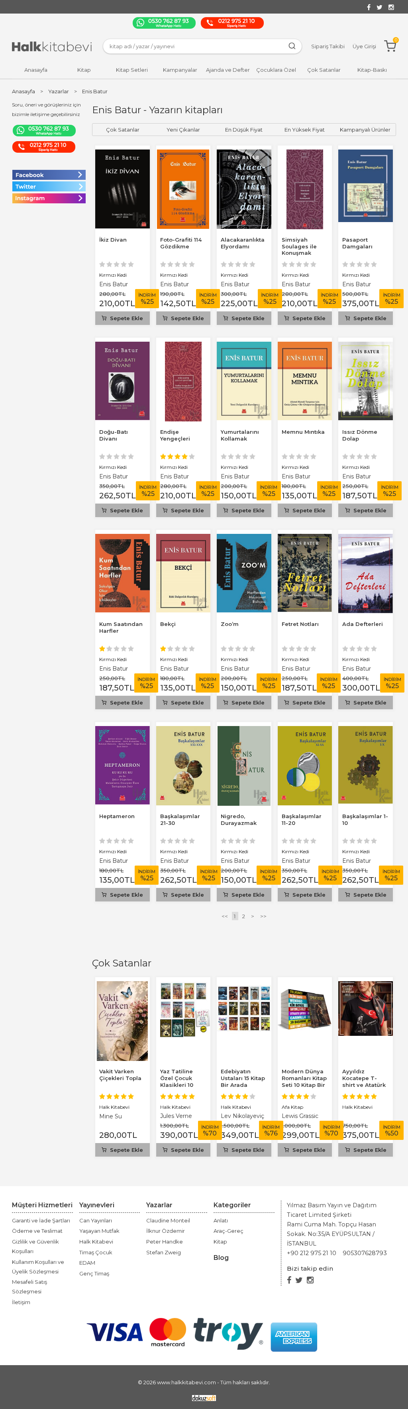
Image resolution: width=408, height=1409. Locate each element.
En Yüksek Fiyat (304, 129)
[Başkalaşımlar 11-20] (305, 730)
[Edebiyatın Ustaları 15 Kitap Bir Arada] (244, 986)
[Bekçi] (183, 538)
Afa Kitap (292, 1107)
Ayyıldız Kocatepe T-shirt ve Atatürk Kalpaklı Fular (364, 1081)
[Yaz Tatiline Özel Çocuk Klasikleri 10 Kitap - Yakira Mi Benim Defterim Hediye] (183, 986)
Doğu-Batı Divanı (113, 435)
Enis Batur (113, 284)
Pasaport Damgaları (357, 243)
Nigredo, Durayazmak (239, 819)
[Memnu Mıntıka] (305, 346)
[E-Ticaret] (204, 1397)
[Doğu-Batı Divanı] (122, 346)
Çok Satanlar (121, 963)
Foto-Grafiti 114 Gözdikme (181, 243)
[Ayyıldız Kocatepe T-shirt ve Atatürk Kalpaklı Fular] (365, 986)
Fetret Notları (300, 624)
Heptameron (117, 816)
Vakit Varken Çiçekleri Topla (120, 1074)
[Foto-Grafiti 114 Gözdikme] (183, 154)
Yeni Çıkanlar (183, 129)
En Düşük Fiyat (244, 129)
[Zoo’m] (244, 538)
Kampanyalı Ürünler (365, 129)
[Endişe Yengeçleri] (183, 346)
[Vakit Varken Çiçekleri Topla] (122, 986)
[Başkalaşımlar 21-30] (183, 730)
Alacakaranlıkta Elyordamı (243, 243)
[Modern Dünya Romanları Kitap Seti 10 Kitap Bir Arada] (305, 986)
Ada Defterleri (362, 624)
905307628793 (365, 1253)
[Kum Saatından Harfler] (122, 538)
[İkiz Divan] (122, 154)
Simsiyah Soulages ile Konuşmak (299, 246)
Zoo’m (230, 624)
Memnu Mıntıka (303, 432)
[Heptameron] (122, 730)
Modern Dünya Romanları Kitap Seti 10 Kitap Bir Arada (304, 1081)
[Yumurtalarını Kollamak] (244, 346)
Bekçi (168, 624)
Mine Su (110, 1116)
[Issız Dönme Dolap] (365, 346)
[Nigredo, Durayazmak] (244, 730)
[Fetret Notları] (305, 538)
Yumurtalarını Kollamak (240, 435)
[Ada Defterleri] (365, 538)
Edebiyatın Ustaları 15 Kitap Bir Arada (243, 1078)
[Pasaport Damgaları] (365, 154)
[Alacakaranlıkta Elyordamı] (244, 154)
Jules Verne (176, 1116)
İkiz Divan (113, 239)
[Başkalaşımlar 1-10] (365, 730)
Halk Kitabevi (114, 1107)
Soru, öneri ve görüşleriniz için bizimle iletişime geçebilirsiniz (46, 109)
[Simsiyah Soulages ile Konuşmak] (304, 154)
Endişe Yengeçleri (175, 435)
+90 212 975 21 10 (311, 1253)
